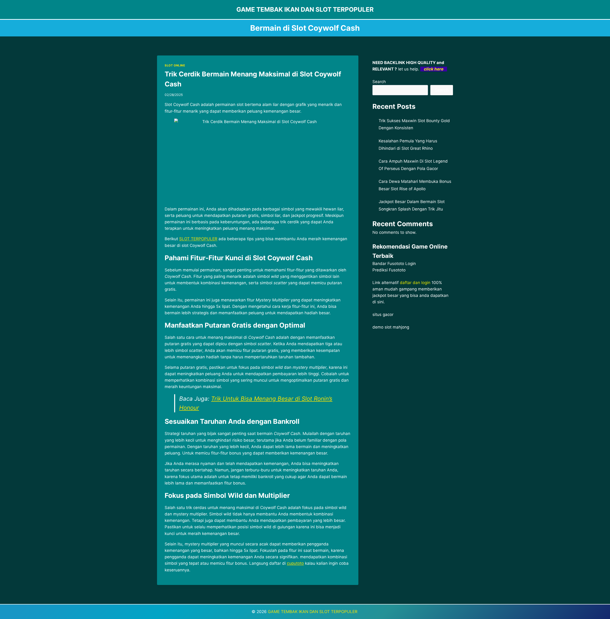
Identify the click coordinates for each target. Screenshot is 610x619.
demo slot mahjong (390, 327)
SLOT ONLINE (175, 65)
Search (379, 81)
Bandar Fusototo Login (394, 263)
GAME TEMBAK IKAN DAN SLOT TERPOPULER (313, 611)
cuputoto (295, 563)
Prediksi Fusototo (389, 270)
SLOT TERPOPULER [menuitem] (198, 238)
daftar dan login (415, 282)
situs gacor (382, 314)
